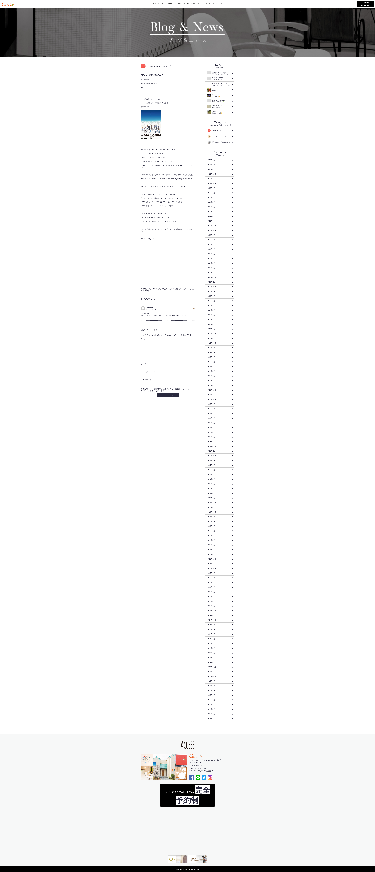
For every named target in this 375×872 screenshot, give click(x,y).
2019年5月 (211, 366)
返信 (194, 308)
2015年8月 (211, 578)
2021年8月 (211, 240)
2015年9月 (211, 573)
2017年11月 (212, 451)
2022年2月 (211, 216)
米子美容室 (182, 289)
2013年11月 (212, 671)
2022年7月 (211, 197)
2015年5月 (211, 592)
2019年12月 (212, 333)
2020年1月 (211, 329)
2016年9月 (211, 517)
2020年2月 (211, 324)
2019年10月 (212, 343)
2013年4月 (211, 704)
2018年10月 (212, 399)
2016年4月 (211, 540)
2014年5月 (211, 643)
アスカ (164, 288)
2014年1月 (211, 662)
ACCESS (219, 4)
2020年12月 (212, 277)
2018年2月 (211, 437)
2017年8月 (211, 465)
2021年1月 (211, 272)
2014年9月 (211, 625)
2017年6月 (211, 474)
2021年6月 (211, 249)
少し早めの (217, 95)
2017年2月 (211, 493)
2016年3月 (211, 545)
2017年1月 (211, 498)
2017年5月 (211, 479)
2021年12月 (212, 226)
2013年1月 (211, 718)
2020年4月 (211, 315)
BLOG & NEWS (208, 4)
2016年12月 (212, 502)
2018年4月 (211, 427)
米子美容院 (188, 289)
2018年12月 (212, 390)
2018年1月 (211, 441)
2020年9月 (211, 291)
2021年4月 (211, 258)
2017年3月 (211, 488)
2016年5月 (211, 535)
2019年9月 (211, 348)
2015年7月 (211, 582)
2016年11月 (212, 507)
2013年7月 (211, 690)
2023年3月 (211, 160)
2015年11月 (212, 564)
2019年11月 (212, 338)
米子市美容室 (174, 289)
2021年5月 (211, 254)
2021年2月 (211, 268)
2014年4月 (211, 648)
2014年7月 (211, 634)
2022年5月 (211, 207)
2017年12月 (212, 446)
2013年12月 (212, 667)
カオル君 (178, 288)
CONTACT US (196, 4)
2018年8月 (211, 409)
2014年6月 (211, 639)
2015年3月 (211, 601)
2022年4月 (211, 211)
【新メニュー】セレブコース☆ (221, 84)
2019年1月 (211, 385)
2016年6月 (211, 531)
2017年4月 (211, 484)
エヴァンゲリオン (171, 288)
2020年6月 (211, 305)
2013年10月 (212, 676)
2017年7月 (211, 470)
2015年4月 (211, 596)
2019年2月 (211, 380)
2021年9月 (211, 235)
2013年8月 (211, 686)
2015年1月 (211, 606)
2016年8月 (211, 521)
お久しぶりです (217, 112)
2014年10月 (212, 620)
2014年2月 (211, 657)
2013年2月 (211, 714)
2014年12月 (212, 610)
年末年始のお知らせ (219, 101)
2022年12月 (212, 174)
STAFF (186, 4)
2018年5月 (211, 423)
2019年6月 (211, 362)
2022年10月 (212, 183)
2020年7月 (211, 301)
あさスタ (159, 288)
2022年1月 (211, 221)
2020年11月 (212, 282)
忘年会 (217, 89)
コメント (144, 339)
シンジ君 (146, 289)
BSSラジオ (147, 288)
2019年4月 (211, 371)
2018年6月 (211, 418)
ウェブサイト (146, 380)
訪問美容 (147, 291)
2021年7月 (211, 244)
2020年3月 (211, 319)
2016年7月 (211, 526)
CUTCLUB (153, 288)
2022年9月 (211, 188)
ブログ (151, 289)
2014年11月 (212, 615)
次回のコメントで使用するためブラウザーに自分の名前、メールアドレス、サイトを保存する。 (167, 390)
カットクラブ (184, 288)
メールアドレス (148, 372)
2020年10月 (212, 287)
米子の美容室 (167, 289)
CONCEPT (168, 4)
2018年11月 (212, 395)
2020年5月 (211, 310)
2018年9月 (211, 404)
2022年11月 (212, 179)
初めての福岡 (217, 106)
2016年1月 (211, 554)
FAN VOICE (178, 4)
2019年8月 (211, 352)
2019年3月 (211, 376)
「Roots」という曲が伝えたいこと (222, 73)
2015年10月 (212, 568)
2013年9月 (211, 681)
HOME (153, 4)
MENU (160, 4)
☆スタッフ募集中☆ (219, 78)
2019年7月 (211, 357)
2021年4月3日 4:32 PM (152, 309)
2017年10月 (212, 456)
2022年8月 (211, 193)
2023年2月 (211, 164)
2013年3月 (211, 709)
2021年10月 (212, 230)
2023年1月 (211, 169)
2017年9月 (211, 460)
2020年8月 (211, 296)
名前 (143, 364)
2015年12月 (212, 559)
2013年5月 (211, 700)
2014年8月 (211, 629)
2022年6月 (211, 202)
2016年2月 (211, 549)
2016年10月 (212, 512)
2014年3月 (211, 653)
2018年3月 (211, 432)
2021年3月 (211, 263)
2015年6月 (211, 587)
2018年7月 (211, 413)
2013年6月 (211, 695)
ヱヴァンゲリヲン (158, 289)
